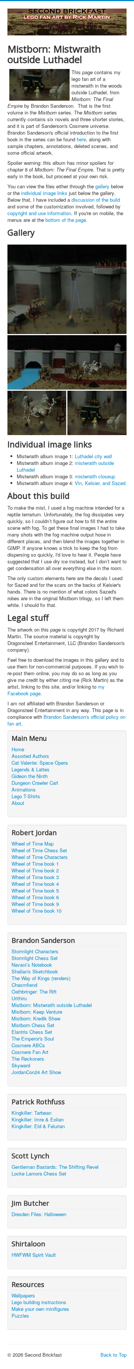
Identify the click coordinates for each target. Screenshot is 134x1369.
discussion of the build (95, 199)
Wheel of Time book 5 (35, 890)
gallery (102, 186)
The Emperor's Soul (33, 1038)
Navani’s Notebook (32, 965)
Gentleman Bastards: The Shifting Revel (55, 1167)
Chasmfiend (24, 985)
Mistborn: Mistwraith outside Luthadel (52, 1005)
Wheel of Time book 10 (36, 910)
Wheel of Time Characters (40, 857)
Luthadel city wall (93, 456)
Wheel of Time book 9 (35, 904)
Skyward (21, 1065)
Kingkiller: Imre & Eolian (38, 1119)
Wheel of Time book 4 (35, 884)
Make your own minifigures (40, 1309)
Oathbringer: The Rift (34, 991)
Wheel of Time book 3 (35, 877)
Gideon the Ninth (30, 776)
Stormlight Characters (35, 951)
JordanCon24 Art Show (36, 1072)
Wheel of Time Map (33, 843)
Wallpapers (23, 1295)
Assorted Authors (30, 756)
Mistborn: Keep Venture (37, 1011)
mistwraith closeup (95, 476)
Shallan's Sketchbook (35, 971)
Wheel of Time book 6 (35, 897)
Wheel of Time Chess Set (39, 850)
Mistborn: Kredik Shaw (36, 1018)
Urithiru (19, 998)
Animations (24, 789)
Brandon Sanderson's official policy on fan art (66, 720)
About (18, 803)
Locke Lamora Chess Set (39, 1173)
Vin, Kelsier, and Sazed (100, 483)
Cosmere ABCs (28, 1045)
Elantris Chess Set (32, 1032)
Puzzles (20, 1315)
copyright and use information (39, 213)
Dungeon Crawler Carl (35, 783)
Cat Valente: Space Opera (40, 762)
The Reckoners (28, 1058)
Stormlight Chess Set (35, 958)
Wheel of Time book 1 (35, 863)
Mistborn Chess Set (33, 1025)
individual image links (44, 192)
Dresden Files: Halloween (39, 1214)
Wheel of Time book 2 (35, 870)
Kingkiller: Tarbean (31, 1113)
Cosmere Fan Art (30, 1052)
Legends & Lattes (31, 769)
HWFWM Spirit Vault (34, 1255)
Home (18, 749)
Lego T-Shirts (26, 796)
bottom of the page (65, 219)
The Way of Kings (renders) (41, 978)
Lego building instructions (39, 1302)
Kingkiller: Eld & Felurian (38, 1126)
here (81, 139)
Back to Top (113, 1354)
